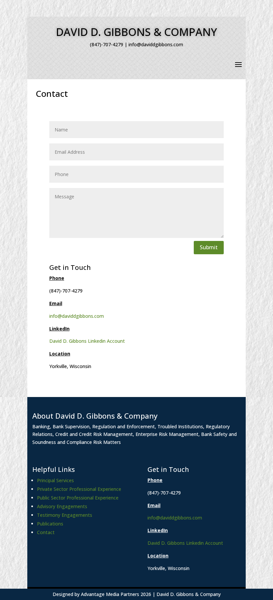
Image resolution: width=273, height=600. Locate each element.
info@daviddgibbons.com (76, 316)
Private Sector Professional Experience (79, 489)
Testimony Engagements (64, 515)
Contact (46, 532)
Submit (209, 247)
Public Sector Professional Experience (78, 498)
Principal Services (55, 480)
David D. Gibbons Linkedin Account (87, 341)
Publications (50, 523)
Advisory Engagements (62, 506)
